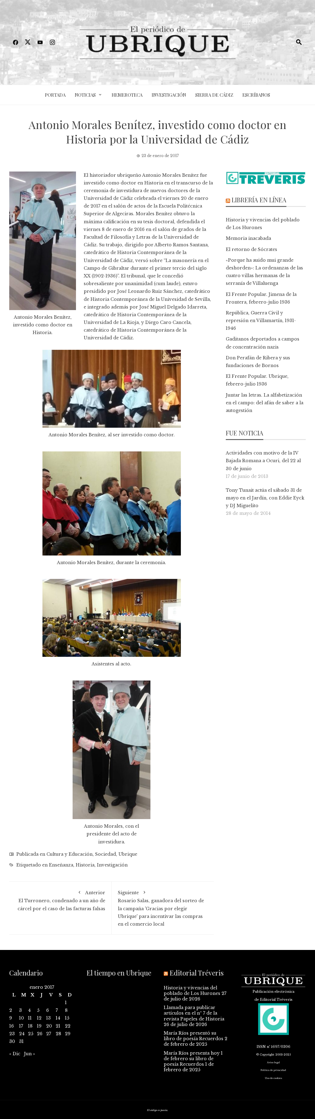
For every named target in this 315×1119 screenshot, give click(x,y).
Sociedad (105, 854)
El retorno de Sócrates (251, 249)
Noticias (85, 95)
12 (39, 1018)
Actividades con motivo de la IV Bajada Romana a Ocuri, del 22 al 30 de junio (263, 460)
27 (48, 1033)
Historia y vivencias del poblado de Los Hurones (192, 990)
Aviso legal (273, 1062)
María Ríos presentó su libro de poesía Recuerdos (193, 1035)
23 (12, 1033)
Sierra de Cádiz (214, 95)
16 (11, 1026)
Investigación (169, 95)
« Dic (14, 1053)
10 (21, 1018)
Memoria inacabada (248, 238)
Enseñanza (61, 865)
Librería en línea (259, 200)
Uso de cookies (273, 1078)
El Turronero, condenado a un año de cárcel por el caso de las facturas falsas (61, 900)
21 (58, 1026)
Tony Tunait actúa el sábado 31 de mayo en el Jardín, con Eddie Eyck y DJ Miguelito (265, 497)
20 (49, 1026)
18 (30, 1026)
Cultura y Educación (69, 854)
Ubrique (127, 854)
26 (39, 1033)
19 (39, 1026)
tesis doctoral (158, 221)
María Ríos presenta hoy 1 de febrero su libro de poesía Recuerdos (193, 1058)
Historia (85, 865)
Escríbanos (256, 95)
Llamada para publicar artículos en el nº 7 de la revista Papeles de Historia (194, 1013)
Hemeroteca (127, 95)
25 (30, 1033)
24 (22, 1033)
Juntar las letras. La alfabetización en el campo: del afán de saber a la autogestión (264, 402)
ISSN (261, 1046)
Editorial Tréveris (196, 972)
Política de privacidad (273, 1070)
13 (48, 1018)
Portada (55, 95)
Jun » (29, 1053)
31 (21, 1041)
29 (67, 1033)
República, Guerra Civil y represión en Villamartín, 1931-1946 (261, 320)
